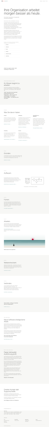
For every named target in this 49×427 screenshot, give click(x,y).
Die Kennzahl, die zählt (7, 270)
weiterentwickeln (7, 53)
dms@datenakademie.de (39, 420)
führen (6, 49)
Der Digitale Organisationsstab (8, 208)
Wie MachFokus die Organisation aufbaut (10, 184)
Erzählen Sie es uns (6, 306)
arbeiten (6, 51)
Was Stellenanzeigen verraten (8, 339)
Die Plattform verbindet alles (22, 140)
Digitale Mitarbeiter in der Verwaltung (9, 139)
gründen (6, 44)
